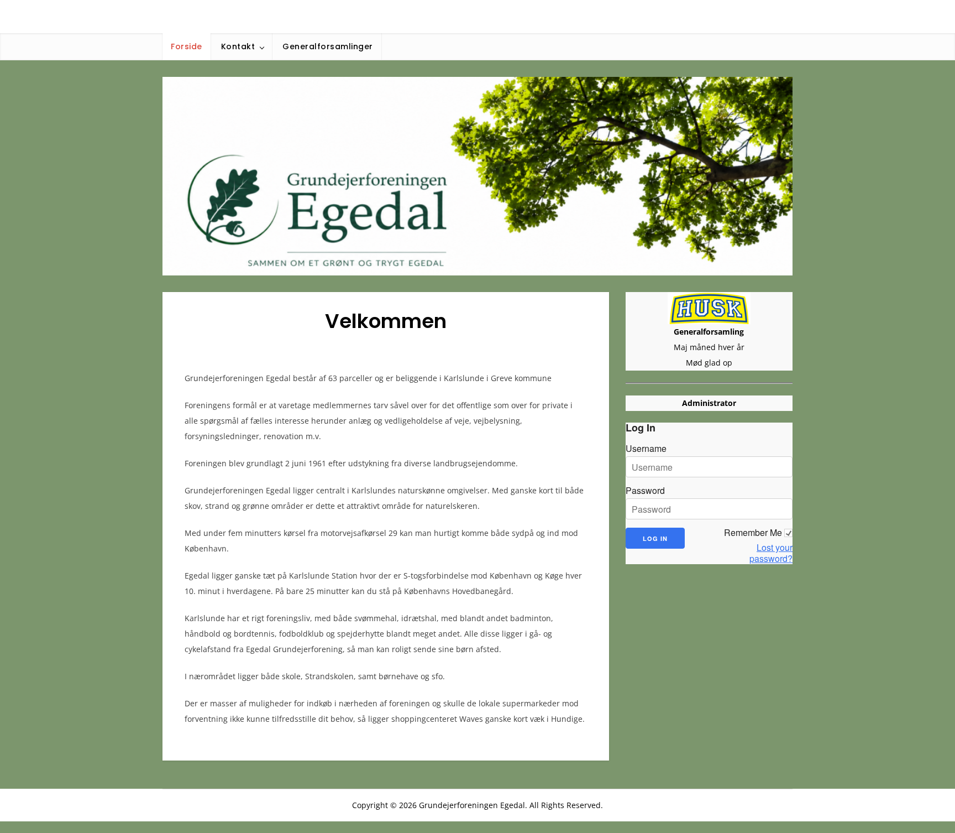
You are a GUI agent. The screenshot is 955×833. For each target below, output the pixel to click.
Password (645, 491)
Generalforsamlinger (327, 46)
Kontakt (238, 46)
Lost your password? (771, 553)
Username (646, 449)
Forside (186, 46)
